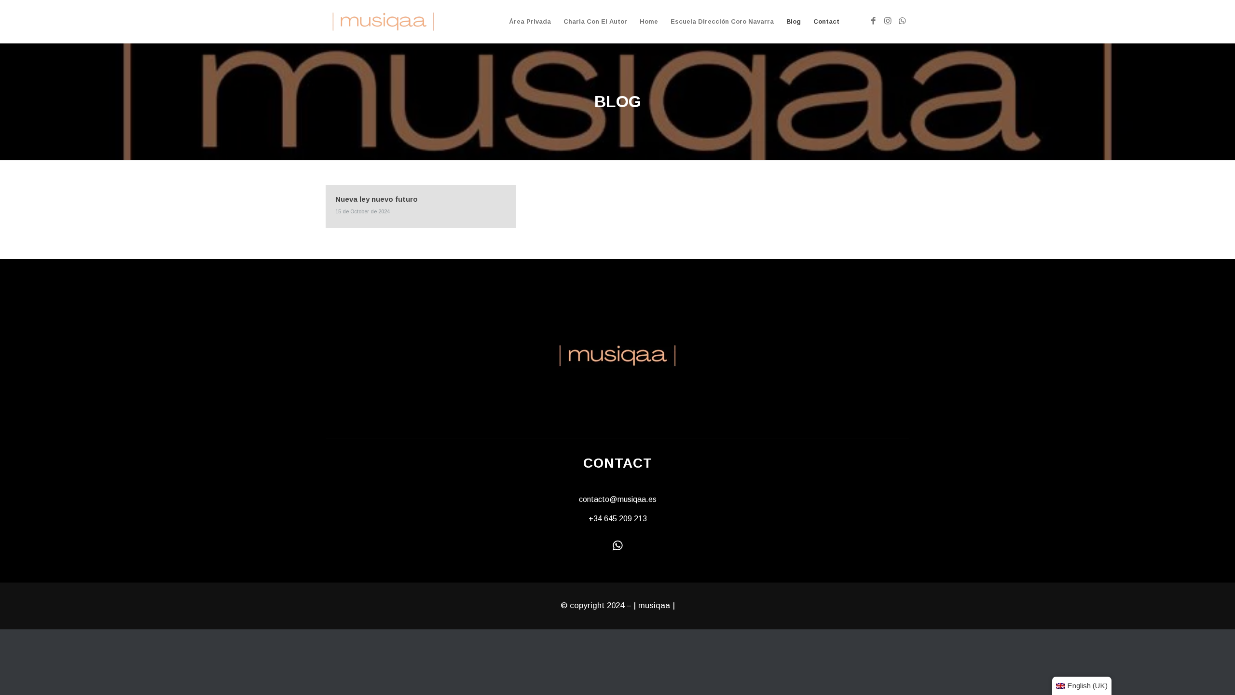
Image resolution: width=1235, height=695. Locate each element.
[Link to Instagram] (887, 21)
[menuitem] (530, 21)
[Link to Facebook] (873, 21)
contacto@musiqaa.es (618, 499)
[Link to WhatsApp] (902, 21)
